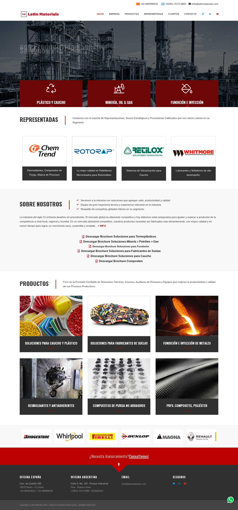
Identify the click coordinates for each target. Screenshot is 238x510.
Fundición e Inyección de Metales (187, 343)
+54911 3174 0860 (175, 3)
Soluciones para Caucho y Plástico (51, 343)
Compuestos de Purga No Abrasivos (119, 405)
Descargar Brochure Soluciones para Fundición (121, 246)
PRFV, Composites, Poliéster (187, 405)
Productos (132, 14)
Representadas (153, 14)
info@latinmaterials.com (205, 3)
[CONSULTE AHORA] (231, 500)
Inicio (100, 14)
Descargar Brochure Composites (121, 261)
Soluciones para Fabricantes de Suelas (119, 343)
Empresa (114, 14)
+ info (102, 225)
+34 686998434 (149, 3)
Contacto (190, 14)
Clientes (173, 14)
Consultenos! (139, 456)
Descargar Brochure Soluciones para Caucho (121, 256)
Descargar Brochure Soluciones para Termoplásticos (121, 236)
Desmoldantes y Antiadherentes (51, 405)
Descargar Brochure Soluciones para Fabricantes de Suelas (121, 251)
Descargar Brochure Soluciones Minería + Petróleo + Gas (121, 241)
